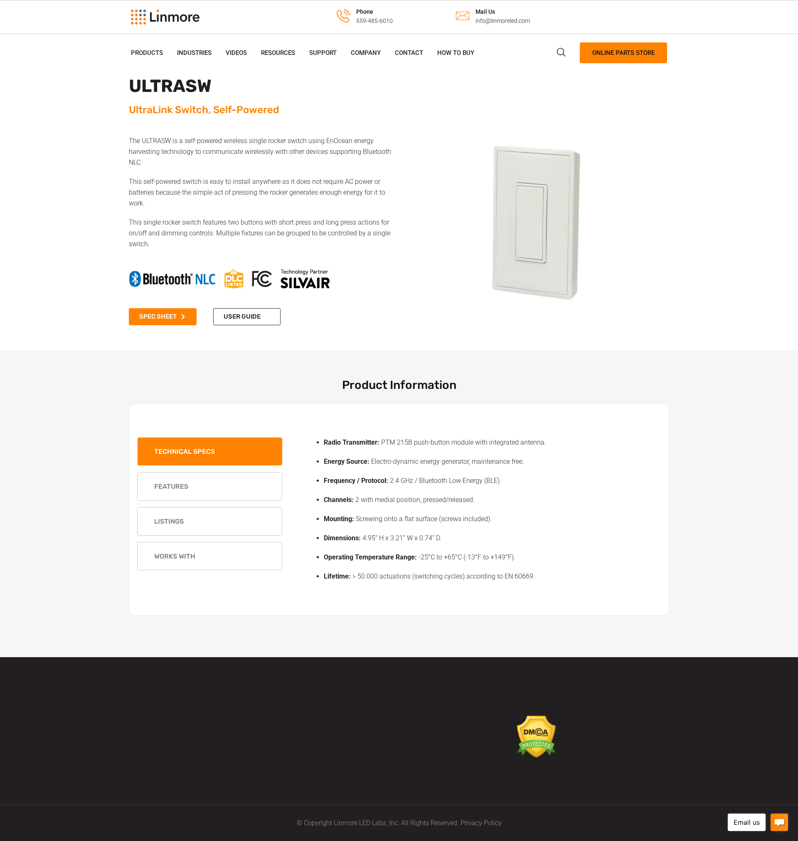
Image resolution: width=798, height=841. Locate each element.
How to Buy (455, 53)
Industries (194, 53)
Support (323, 53)
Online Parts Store (623, 53)
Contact (409, 53)
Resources (278, 53)
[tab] (209, 451)
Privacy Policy (481, 823)
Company (366, 53)
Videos (236, 53)
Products (147, 53)
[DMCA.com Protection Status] (536, 736)
